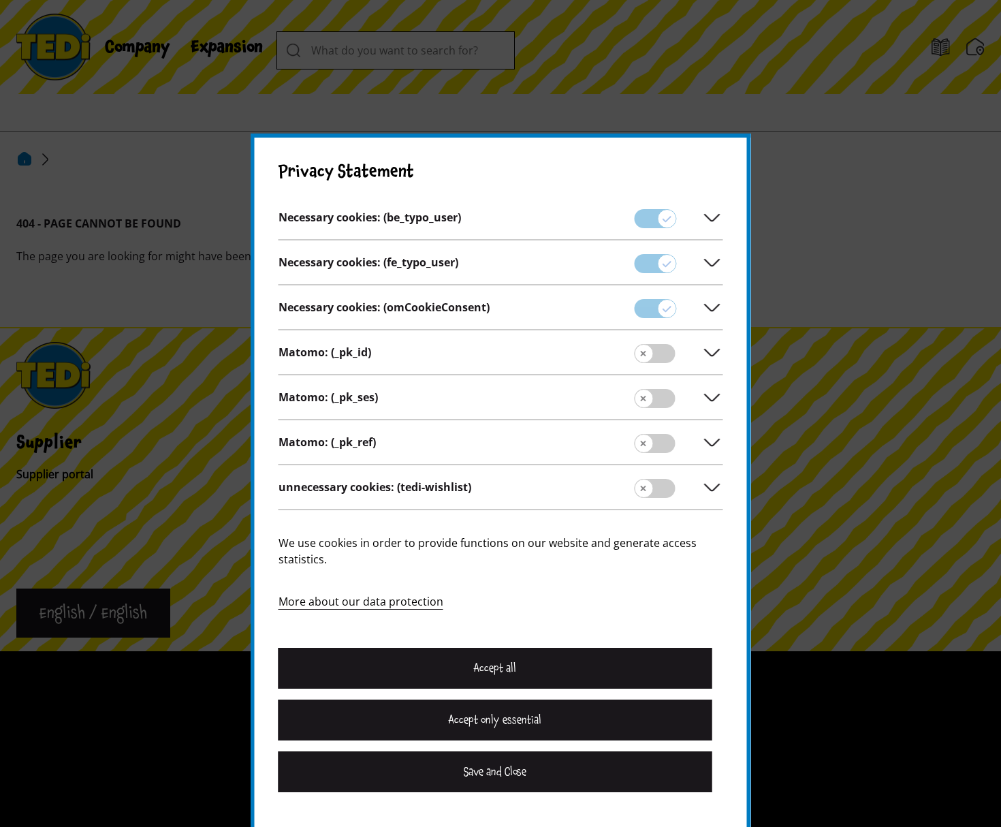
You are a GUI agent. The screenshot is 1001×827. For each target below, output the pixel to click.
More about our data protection (361, 601)
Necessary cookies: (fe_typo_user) (368, 262)
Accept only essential (495, 720)
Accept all (495, 668)
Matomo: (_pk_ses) (328, 397)
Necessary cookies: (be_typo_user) (370, 217)
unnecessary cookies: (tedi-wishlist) (375, 487)
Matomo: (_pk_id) (325, 352)
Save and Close (495, 771)
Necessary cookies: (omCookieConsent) (384, 307)
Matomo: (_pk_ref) (327, 442)
